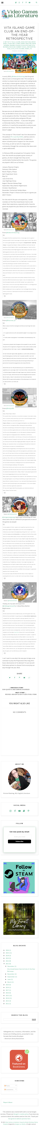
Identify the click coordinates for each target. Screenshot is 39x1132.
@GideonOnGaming (18, 76)
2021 (7, 964)
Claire (18, 42)
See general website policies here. (19, 1119)
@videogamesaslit (9, 606)
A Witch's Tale (9, 42)
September (11, 977)
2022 (7, 961)
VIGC (9, 48)
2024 (7, 955)
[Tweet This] (10, 677)
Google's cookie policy (21, 1114)
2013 (7, 1001)
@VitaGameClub (10, 71)
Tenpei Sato (16, 632)
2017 (7, 990)
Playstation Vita (28, 45)
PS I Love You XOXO (17, 137)
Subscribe (19, 841)
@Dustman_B (10, 320)
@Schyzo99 (10, 408)
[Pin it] (19, 677)
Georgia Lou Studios (20, 1124)
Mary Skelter (26, 43)
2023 (7, 958)
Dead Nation (26, 42)
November (11, 974)
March (9, 982)
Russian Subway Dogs (17, 47)
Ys (31, 48)
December (11, 966)
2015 (7, 995)
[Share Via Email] (24, 677)
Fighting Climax (14, 43)
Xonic (27, 48)
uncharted (31, 47)
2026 (7, 950)
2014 (7, 998)
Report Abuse (7, 1102)
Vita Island (19, 48)
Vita (13, 48)
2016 (7, 993)
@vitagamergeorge (8, 517)
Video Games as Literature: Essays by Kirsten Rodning (19, 1122)
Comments (9, 1089)
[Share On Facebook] (15, 677)
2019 (7, 987)
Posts (8, 1086)
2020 (7, 985)
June (9, 979)
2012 (7, 1003)
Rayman (6, 47)
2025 (7, 953)
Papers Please (15, 45)
